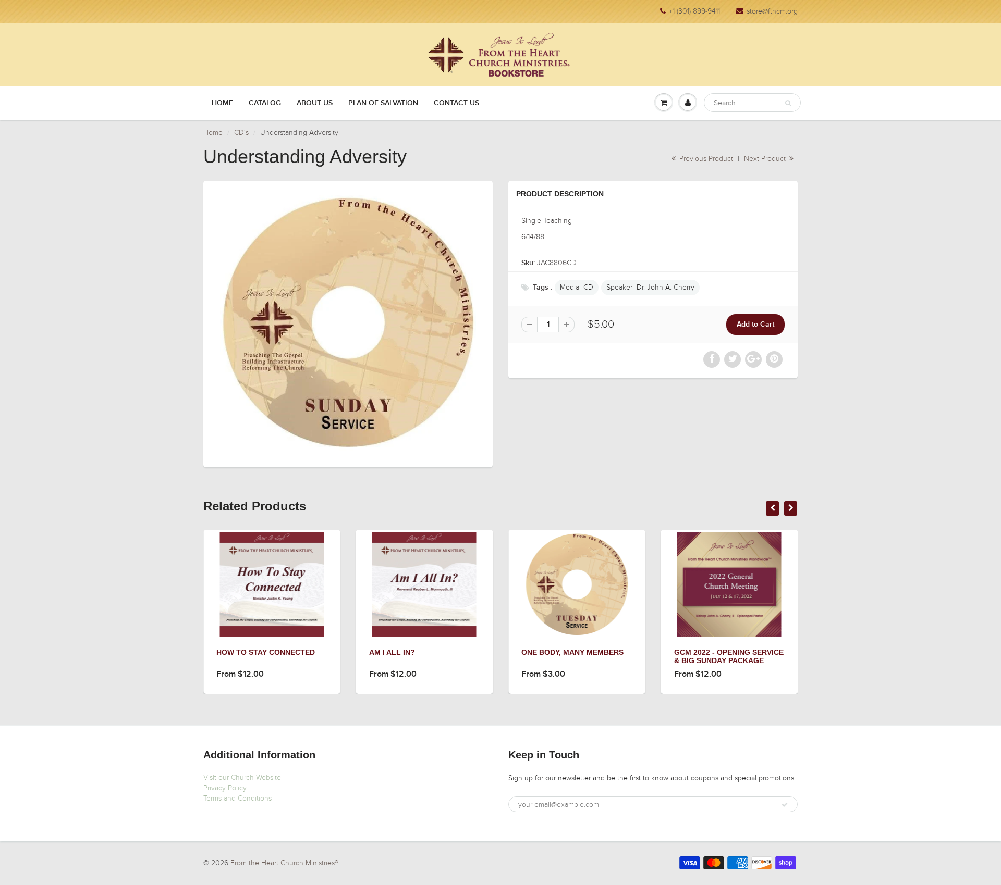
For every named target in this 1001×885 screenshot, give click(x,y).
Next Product (766, 158)
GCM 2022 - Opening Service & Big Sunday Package (666, 656)
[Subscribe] (784, 804)
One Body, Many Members (510, 652)
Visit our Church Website (242, 777)
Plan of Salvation (383, 103)
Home (222, 103)
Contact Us (456, 103)
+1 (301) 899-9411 (694, 11)
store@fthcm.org (772, 11)
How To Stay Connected (203, 652)
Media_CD (576, 287)
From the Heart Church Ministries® (284, 862)
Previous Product (705, 158)
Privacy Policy (225, 787)
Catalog (265, 103)
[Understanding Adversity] (348, 322)
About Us (315, 103)
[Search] (788, 103)
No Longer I (788, 652)
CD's (241, 132)
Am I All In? (329, 652)
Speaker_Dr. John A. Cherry (650, 287)
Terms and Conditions (237, 798)
